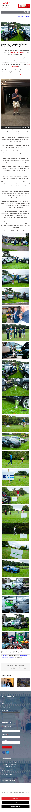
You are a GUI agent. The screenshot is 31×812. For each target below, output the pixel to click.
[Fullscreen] (28, 127)
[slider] (14, 127)
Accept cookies (15, 798)
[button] (15, 104)
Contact (5, 714)
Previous (21, 16)
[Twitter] (17, 727)
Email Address (15, 704)
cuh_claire (5, 655)
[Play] (3, 127)
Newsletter (6, 657)
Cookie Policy (11, 809)
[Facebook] (13, 727)
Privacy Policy (17, 794)
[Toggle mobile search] (25, 12)
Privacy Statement (18, 809)
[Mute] (25, 127)
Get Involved (5, 709)
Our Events (11, 657)
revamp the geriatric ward (21, 74)
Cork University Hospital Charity (18, 52)
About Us (6, 705)
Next (27, 16)
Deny (15, 802)
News (2, 657)
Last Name (14, 715)
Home (5, 701)
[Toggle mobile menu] (28, 12)
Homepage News (23, 655)
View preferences (15, 806)
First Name (14, 709)
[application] (15, 104)
